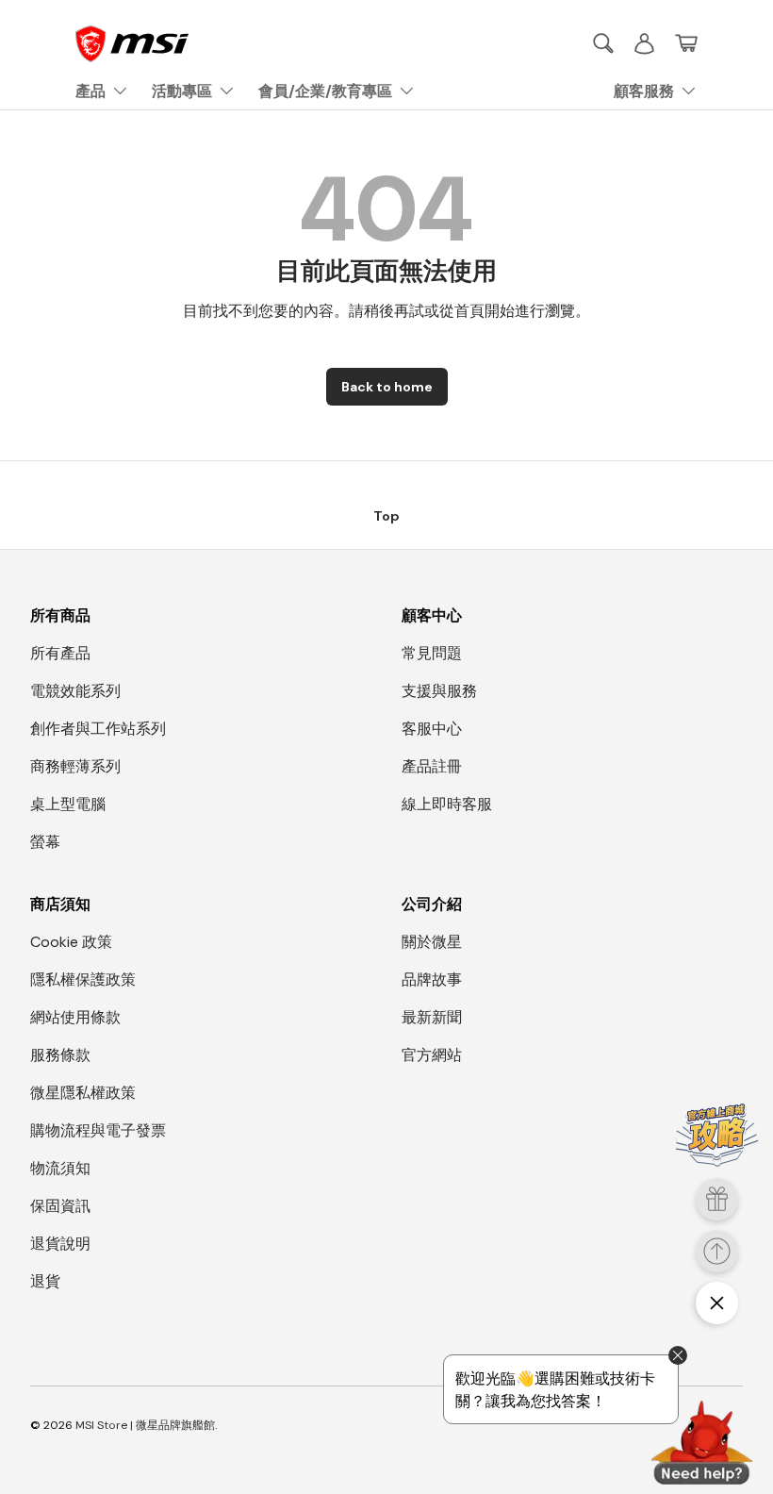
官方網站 (432, 1055)
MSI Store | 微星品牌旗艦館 (145, 1425)
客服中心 (432, 729)
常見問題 (432, 653)
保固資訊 (60, 1206)
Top (386, 515)
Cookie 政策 (71, 942)
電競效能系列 (75, 691)
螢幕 (45, 842)
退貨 (45, 1281)
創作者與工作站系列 (98, 729)
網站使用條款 (75, 1017)
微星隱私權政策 (83, 1093)
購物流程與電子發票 (98, 1130)
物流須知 (60, 1168)
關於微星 (432, 942)
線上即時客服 (447, 804)
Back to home (387, 386)
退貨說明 (60, 1243)
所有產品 (60, 653)
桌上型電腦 (68, 804)
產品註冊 (432, 766)
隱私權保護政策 (83, 979)
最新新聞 (432, 1017)
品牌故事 (432, 979)
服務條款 (60, 1055)
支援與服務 (439, 691)
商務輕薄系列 (75, 766)
